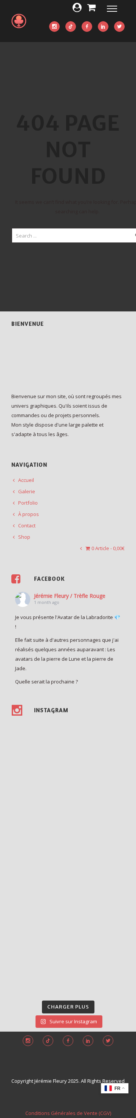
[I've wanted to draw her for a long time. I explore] (97, 737)
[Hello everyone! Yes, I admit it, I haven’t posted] (97, 806)
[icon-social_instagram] (54, 27)
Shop (24, 536)
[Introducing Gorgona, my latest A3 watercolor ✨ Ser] (38, 771)
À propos (28, 514)
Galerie (26, 491)
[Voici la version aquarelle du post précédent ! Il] (97, 771)
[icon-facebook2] (87, 27)
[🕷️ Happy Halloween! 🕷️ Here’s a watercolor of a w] (97, 909)
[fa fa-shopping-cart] (91, 7)
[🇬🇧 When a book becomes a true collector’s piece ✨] (38, 909)
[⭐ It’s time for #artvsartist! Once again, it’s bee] (38, 841)
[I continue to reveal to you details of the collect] (38, 978)
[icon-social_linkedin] (103, 27)
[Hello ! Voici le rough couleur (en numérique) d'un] (38, 806)
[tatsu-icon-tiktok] (70, 27)
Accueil (26, 480)
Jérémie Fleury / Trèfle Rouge (69, 595)
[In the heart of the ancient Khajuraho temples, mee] (38, 875)
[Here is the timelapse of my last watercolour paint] (97, 841)
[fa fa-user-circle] (77, 7)
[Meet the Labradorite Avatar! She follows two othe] (38, 737)
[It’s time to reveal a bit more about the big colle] (97, 944)
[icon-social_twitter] (119, 27)
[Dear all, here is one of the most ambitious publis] (97, 875)
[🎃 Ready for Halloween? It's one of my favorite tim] (38, 944)
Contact (27, 525)
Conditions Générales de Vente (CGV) (68, 1113)
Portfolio (28, 502)
